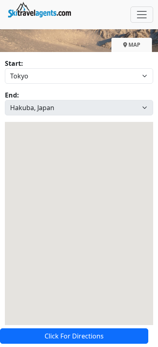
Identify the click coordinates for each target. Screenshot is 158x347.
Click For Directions (74, 336)
